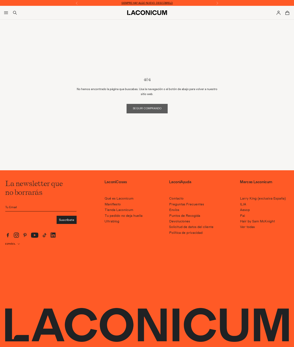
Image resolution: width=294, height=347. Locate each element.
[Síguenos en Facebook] (7, 235)
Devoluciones (179, 221)
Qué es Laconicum (119, 198)
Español (10, 244)
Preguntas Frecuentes (186, 204)
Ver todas (247, 227)
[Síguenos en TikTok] (44, 235)
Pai (242, 215)
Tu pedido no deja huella (123, 215)
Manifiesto (113, 204)
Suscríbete (66, 220)
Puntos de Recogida (184, 215)
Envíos (174, 210)
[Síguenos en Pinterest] (25, 235)
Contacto (176, 198)
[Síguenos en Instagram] (16, 235)
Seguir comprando (147, 108)
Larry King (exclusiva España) (263, 198)
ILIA (243, 204)
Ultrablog (112, 221)
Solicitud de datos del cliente (191, 227)
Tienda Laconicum (119, 210)
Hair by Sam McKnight (257, 221)
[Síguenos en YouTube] (35, 235)
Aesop (245, 210)
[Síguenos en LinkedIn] (53, 235)
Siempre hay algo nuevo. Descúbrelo (147, 3)
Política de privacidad (186, 232)
